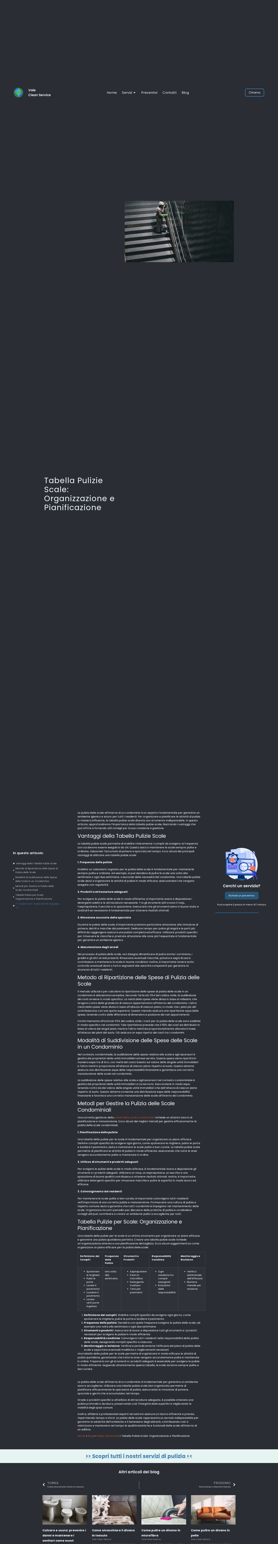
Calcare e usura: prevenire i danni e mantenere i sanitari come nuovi (64, 1535)
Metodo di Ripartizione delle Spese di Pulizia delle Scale (36, 870)
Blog (90, 1436)
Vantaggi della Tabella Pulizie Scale (36, 863)
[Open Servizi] (134, 92)
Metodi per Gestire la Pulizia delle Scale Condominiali (34, 888)
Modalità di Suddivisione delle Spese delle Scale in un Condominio (36, 879)
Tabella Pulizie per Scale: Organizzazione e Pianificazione (33, 896)
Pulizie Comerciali (107, 1436)
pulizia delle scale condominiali (134, 1117)
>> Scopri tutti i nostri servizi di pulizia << (37, 905)
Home (81, 1436)
